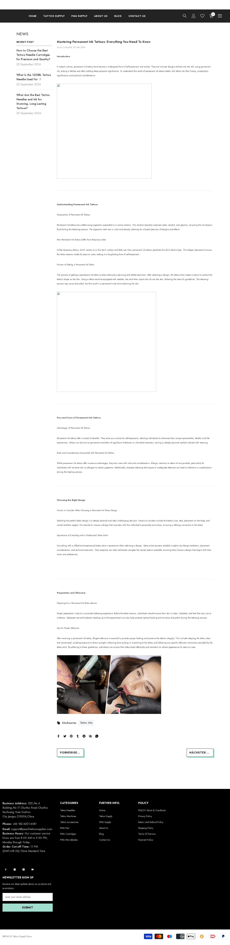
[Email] (90, 736)
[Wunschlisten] (202, 16)
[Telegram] (84, 736)
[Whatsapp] (96, 736)
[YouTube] (32, 869)
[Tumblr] (77, 736)
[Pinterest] (71, 736)
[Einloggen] (194, 16)
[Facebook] (58, 736)
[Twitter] (64, 736)
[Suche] (185, 15)
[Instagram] (14, 869)
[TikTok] (23, 869)
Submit (27, 907)
